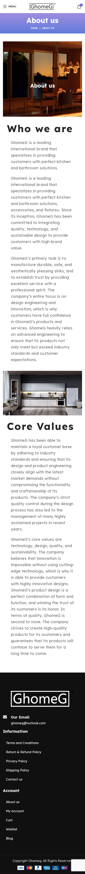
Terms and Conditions (22, 743)
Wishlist (11, 829)
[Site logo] (42, 6)
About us (12, 802)
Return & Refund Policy (23, 752)
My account (15, 811)
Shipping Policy (17, 770)
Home (34, 28)
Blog (9, 838)
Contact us (14, 779)
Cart (9, 820)
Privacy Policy (16, 761)
